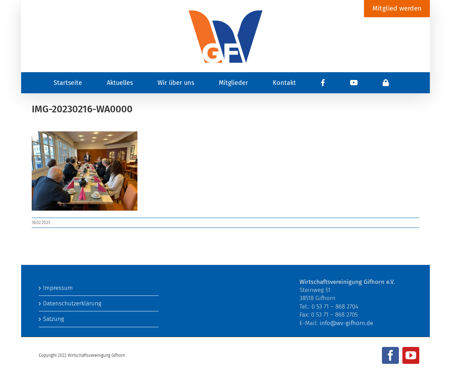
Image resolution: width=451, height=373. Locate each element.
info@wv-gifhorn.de (346, 323)
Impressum (58, 288)
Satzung (53, 319)
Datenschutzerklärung (72, 303)
